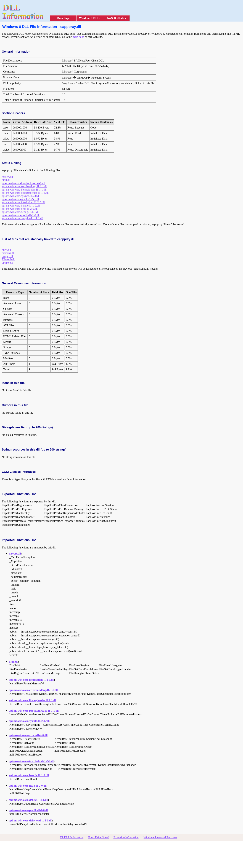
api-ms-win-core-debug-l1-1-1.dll (20, 211)
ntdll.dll (6, 179)
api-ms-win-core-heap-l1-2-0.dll (20, 208)
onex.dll (6, 249)
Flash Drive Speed (98, 837)
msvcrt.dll (7, 176)
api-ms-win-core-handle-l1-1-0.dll (21, 205)
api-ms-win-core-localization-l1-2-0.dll (23, 183)
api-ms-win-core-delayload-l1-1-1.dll (22, 218)
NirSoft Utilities (116, 18)
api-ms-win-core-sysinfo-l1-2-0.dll (21, 195)
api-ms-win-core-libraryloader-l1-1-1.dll (24, 189)
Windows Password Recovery (160, 837)
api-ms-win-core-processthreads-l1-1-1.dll (25, 192)
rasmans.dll (8, 253)
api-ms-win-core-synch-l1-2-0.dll (20, 199)
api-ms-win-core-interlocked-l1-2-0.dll (23, 202)
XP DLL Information (71, 837)
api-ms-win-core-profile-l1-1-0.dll (20, 215)
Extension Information (126, 837)
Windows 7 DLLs (89, 18)
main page (78, 36)
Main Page (63, 18)
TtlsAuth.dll (8, 259)
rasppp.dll (7, 256)
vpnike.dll (7, 262)
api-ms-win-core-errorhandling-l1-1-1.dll (24, 186)
